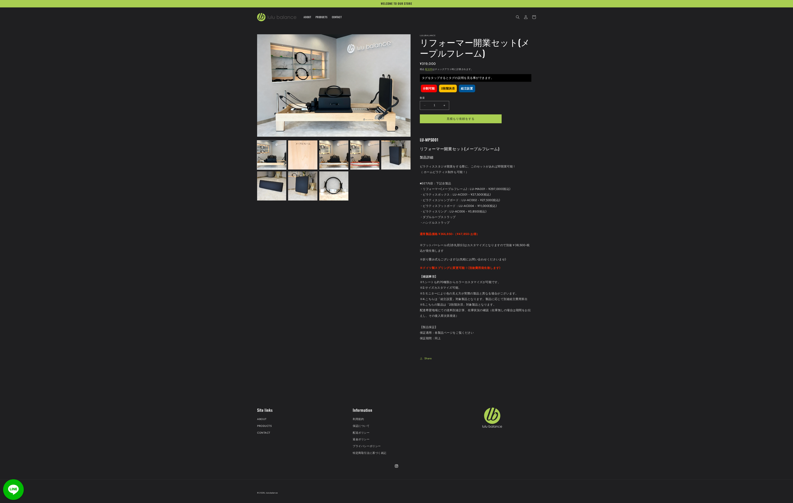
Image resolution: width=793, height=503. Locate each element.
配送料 (428, 69)
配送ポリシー (361, 432)
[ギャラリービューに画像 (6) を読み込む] (271, 185)
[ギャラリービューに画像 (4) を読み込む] (364, 155)
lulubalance (272, 493)
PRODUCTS (264, 425)
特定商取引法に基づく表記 (369, 452)
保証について (361, 425)
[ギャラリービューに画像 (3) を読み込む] (333, 155)
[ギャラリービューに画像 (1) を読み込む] (271, 155)
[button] (518, 17)
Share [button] (428, 358)
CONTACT (263, 432)
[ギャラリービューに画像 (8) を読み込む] (333, 185)
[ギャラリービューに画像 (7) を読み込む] (302, 185)
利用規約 (358, 419)
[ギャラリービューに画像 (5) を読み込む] (395, 155)
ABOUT (262, 419)
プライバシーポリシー (367, 446)
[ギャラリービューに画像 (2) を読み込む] (302, 155)
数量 (422, 98)
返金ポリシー (361, 439)
